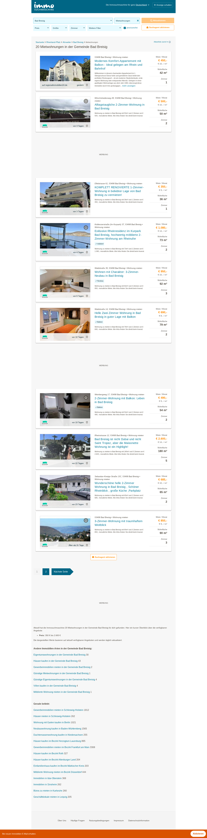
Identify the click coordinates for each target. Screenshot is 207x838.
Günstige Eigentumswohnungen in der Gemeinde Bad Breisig (64, 679)
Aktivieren (198, 833)
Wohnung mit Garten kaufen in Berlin (52, 722)
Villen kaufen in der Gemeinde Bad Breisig (55, 686)
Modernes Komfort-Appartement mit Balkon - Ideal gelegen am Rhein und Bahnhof (118, 64)
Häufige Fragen (78, 820)
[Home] (44, 6)
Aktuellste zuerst (160, 42)
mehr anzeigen (128, 86)
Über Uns (62, 820)
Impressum (119, 820)
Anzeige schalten (164, 5)
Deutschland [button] (141, 5)
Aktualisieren (159, 20)
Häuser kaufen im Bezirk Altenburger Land (55, 759)
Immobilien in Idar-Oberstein (48, 778)
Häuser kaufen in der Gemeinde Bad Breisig (56, 661)
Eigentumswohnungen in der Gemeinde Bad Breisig (59, 655)
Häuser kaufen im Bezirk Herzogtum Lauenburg (57, 741)
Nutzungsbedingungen (99, 820)
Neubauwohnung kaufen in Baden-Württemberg (57, 728)
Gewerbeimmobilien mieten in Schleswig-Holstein (58, 710)
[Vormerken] (85, 60)
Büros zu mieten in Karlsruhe (48, 790)
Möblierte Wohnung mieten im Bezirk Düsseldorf (58, 772)
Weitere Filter (95, 28)
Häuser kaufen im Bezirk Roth (48, 753)
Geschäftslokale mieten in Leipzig (50, 797)
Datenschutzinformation (138, 820)
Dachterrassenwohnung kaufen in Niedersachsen (58, 735)
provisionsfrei (132, 28)
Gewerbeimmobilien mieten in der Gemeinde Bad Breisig (62, 667)
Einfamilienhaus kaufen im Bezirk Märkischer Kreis (59, 766)
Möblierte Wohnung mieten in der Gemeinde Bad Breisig (62, 692)
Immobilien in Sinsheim (45, 784)
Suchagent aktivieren (159, 27)
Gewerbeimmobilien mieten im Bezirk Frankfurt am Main (61, 747)
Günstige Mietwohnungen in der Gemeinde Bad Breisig (61, 673)
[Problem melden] (87, 85)
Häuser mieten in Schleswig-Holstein (52, 716)
